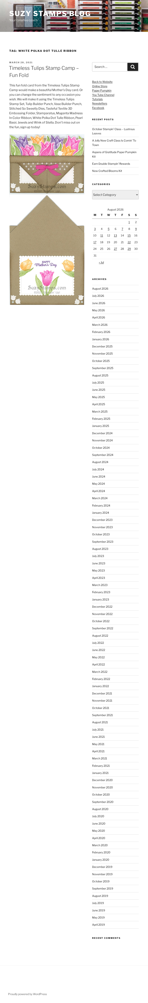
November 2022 (102, 614)
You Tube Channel (103, 94)
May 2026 (98, 310)
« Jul (101, 262)
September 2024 (102, 454)
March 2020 (100, 845)
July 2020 (98, 816)
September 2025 (102, 368)
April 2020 (98, 838)
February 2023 (101, 592)
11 (101, 235)
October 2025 (101, 360)
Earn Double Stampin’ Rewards (111, 163)
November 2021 (102, 700)
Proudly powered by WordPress (27, 994)
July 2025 (98, 382)
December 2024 (102, 433)
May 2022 (98, 657)
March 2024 (100, 498)
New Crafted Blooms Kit (107, 170)
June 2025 (98, 389)
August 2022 (100, 635)
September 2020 (103, 801)
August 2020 (100, 809)
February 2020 (101, 852)
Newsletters (99, 103)
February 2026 (101, 331)
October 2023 (101, 534)
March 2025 (100, 411)
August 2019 (100, 895)
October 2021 (100, 708)
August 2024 (100, 462)
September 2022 (102, 628)
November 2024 (102, 440)
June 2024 (98, 476)
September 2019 (102, 888)
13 (115, 235)
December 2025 (102, 346)
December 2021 (102, 693)
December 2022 (102, 606)
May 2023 (98, 570)
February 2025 (101, 418)
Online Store (99, 86)
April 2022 (98, 664)
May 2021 (98, 744)
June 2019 (98, 910)
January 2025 (100, 425)
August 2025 (100, 375)
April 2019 (98, 924)
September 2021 (102, 715)
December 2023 (102, 519)
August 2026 (100, 288)
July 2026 (98, 295)
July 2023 (98, 556)
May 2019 (98, 917)
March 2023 (100, 585)
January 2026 (100, 339)
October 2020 (101, 794)
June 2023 (98, 563)
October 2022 (100, 621)
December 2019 (102, 866)
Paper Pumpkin (101, 90)
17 (94, 242)
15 (129, 235)
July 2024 (98, 469)
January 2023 (100, 599)
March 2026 (100, 324)
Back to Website (102, 81)
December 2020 (102, 780)
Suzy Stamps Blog (50, 13)
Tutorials (97, 99)
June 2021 (98, 736)
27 (115, 248)
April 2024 (98, 491)
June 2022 (98, 650)
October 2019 (100, 881)
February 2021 (101, 765)
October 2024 (101, 447)
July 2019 (98, 903)
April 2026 (98, 317)
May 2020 (98, 830)
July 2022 (98, 642)
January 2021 (100, 772)
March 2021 (99, 758)
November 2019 (102, 874)
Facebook (98, 107)
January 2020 (100, 859)
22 (129, 242)
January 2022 (100, 686)
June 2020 (98, 823)
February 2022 (101, 679)
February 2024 (101, 505)
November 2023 (102, 527)
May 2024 (98, 483)
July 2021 (98, 729)
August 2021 (100, 722)
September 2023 (102, 541)
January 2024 (100, 512)
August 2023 (100, 548)
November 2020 (102, 787)
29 (129, 248)
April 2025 (98, 404)
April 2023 (98, 577)
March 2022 (99, 671)
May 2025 (98, 397)
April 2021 (98, 751)
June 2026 (98, 303)
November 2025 (102, 353)
